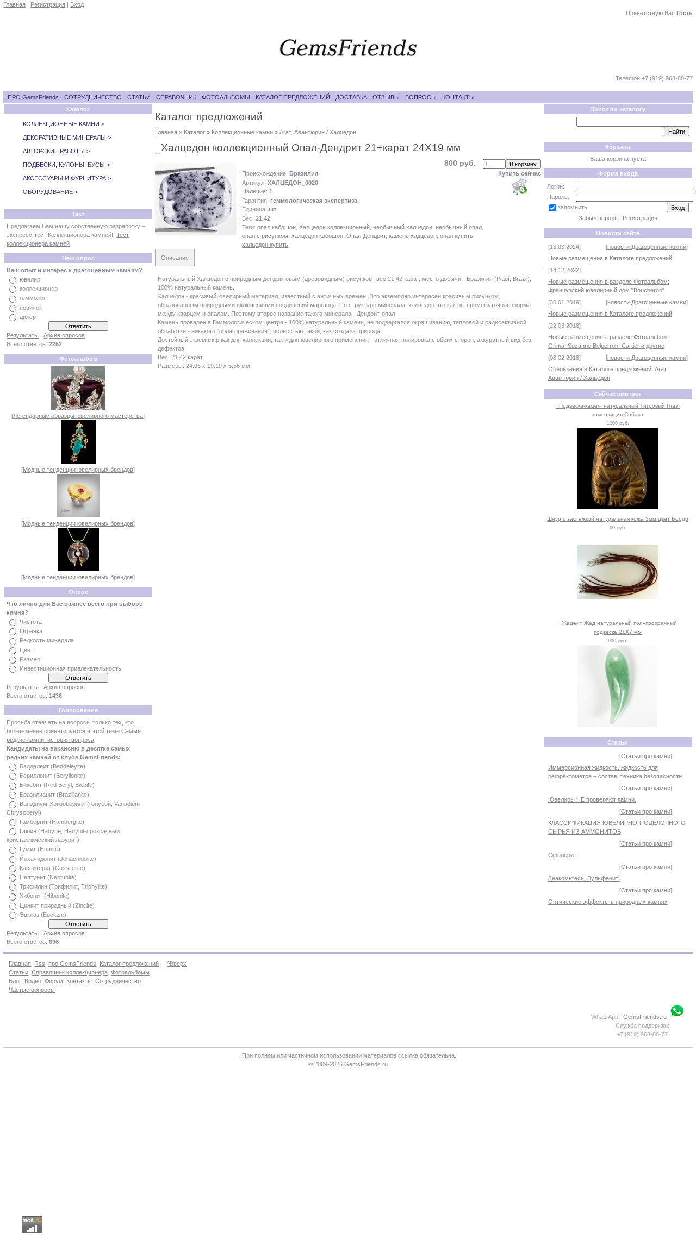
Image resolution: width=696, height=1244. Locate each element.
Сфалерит (562, 855)
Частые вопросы (32, 989)
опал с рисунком (265, 236)
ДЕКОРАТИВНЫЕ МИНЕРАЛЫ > (67, 137)
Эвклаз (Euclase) (43, 914)
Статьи (18, 972)
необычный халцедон (402, 227)
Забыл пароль (598, 218)
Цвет (26, 650)
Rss (39, 963)
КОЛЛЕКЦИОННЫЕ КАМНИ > (63, 124)
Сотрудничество (118, 981)
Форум (54, 981)
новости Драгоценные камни (646, 246)
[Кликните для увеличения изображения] (196, 199)
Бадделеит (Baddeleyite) (52, 766)
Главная (14, 4)
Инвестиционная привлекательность (70, 668)
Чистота (31, 621)
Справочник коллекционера (70, 972)
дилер (28, 317)
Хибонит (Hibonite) (45, 896)
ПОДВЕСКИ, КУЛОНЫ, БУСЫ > (66, 164)
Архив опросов (64, 335)
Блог (15, 981)
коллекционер (39, 288)
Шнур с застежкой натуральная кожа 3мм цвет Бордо (617, 519)
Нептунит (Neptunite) (48, 877)
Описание (175, 257)
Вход (77, 4)
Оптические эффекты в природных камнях (608, 901)
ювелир (30, 279)
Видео (32, 981)
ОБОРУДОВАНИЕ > (50, 192)
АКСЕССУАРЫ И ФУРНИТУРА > (67, 178)
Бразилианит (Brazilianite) (54, 794)
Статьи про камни (645, 756)
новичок (31, 307)
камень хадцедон (413, 236)
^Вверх (177, 963)
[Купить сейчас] (519, 186)
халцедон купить (265, 244)
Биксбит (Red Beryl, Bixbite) (57, 785)
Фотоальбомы (130, 972)
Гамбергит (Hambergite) (52, 821)
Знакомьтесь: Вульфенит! (584, 878)
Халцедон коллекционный (334, 227)
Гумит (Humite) (40, 849)
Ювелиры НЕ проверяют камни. (592, 799)
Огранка (31, 631)
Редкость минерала (47, 640)
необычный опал (459, 227)
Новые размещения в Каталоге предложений (610, 258)
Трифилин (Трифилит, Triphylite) (63, 886)
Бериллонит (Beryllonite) (52, 775)
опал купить (456, 236)
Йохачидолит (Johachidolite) (58, 858)
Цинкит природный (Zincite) (57, 905)
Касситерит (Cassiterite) (52, 868)
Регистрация (47, 4)
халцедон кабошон (317, 236)
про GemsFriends (72, 963)
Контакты (79, 981)
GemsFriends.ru (645, 1017)
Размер (30, 659)
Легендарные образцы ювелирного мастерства (78, 415)
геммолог (33, 298)
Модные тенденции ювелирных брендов (78, 469)
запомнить (572, 207)
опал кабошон (276, 227)
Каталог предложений (129, 963)
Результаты (23, 335)
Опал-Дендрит (366, 236)
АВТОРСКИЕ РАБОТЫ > (56, 151)
